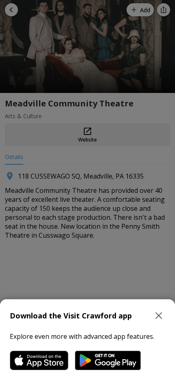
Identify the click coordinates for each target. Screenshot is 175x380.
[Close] (158, 315)
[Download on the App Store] (39, 360)
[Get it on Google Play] (108, 360)
